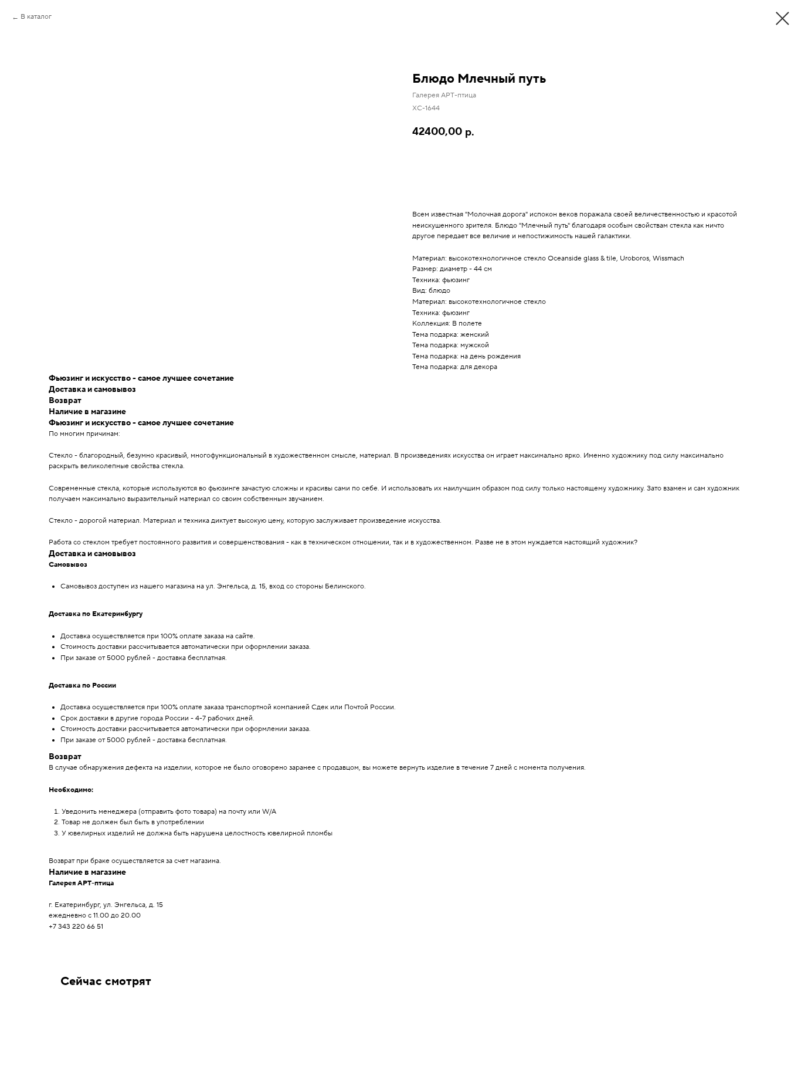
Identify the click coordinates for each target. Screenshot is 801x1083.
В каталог (36, 16)
